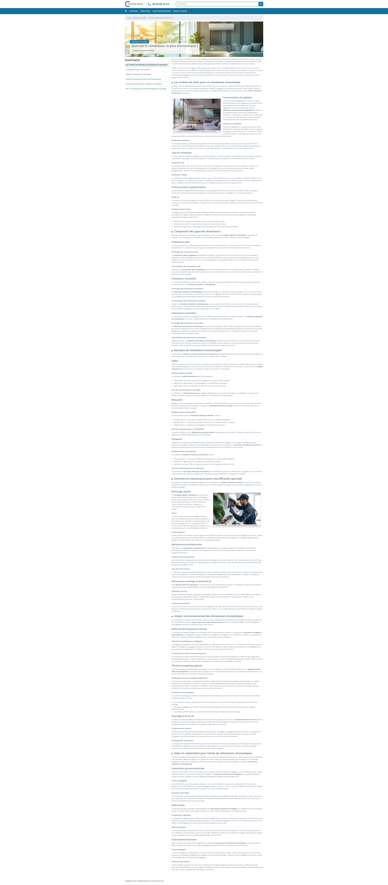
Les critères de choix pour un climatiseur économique (146, 65)
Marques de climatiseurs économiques (138, 74)
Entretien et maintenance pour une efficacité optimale (143, 79)
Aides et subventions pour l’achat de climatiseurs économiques (146, 89)
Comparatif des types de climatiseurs (138, 69)
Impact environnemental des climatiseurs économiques (144, 84)
